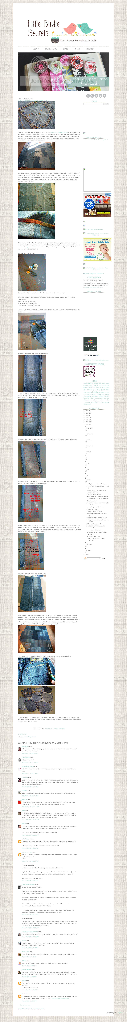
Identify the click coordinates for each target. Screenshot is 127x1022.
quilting (77, 49)
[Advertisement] (63, 10)
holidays (96, 392)
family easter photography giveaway (97, 496)
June (87, 463)
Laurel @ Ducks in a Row (30, 931)
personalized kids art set (94, 530)
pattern (107, 394)
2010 (87, 422)
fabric (24, 736)
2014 (87, 413)
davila (24, 980)
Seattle (85, 383)
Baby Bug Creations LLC (94, 524)
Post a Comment (25, 1005)
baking (96, 383)
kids (98, 394)
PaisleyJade (26, 757)
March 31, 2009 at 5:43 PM (30, 948)
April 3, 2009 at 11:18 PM (29, 966)
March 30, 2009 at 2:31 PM (30, 848)
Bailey (24, 823)
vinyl (84, 404)
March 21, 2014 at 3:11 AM (30, 990)
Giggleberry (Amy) (28, 766)
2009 (87, 424)
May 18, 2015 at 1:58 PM (29, 1001)
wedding (88, 404)
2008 (87, 554)
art (89, 383)
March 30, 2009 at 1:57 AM (30, 762)
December (89, 428)
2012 (87, 417)
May (87, 469)
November (89, 434)
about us (36, 49)
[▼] (97, 478)
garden (107, 387)
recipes (106, 396)
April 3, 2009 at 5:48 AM (29, 957)
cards (90, 385)
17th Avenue (119, 1012)
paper (102, 394)
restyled (86, 398)
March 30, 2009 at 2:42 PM (30, 861)
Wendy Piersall (27, 969)
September (89, 445)
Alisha (24, 940)
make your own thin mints (94, 511)
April (87, 475)
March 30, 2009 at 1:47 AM (30, 753)
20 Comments (22, 734)
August (88, 451)
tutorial (34, 736)
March (88, 480)
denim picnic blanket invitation (59, 132)
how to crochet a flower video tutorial (97, 498)
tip (91, 402)
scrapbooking (99, 398)
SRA (23, 810)
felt (94, 387)
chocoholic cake (91, 500)
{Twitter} (55, 728)
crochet (66, 49)
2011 (87, 419)
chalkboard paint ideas (93, 536)
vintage (107, 402)
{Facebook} (48, 728)
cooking (95, 385)
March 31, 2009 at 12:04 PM (30, 937)
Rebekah (25, 777)
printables (95, 396)
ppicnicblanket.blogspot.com (60, 998)
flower (97, 387)
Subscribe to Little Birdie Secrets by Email (95, 140)
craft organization (104, 385)
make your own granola (94, 494)
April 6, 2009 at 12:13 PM (29, 977)
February (89, 544)
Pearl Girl (25, 799)
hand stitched (87, 392)
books (107, 383)
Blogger (120, 1013)
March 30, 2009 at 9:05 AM (30, 795)
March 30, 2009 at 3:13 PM (30, 880)
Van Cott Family (27, 852)
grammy (24, 790)
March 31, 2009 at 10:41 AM (30, 928)
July (87, 457)
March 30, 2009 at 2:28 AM (30, 773)
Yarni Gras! (25, 951)
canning (85, 385)
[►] (97, 426)
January (88, 550)
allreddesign (26, 839)
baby (92, 383)
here (38, 293)
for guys (102, 387)
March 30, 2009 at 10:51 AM (30, 806)
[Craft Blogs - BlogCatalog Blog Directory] (95, 360)
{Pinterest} (62, 728)
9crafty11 (25, 746)
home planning (87, 394)
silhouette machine (89, 400)
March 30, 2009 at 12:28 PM (30, 835)
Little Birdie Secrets (28, 884)
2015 (87, 411)
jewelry (94, 394)
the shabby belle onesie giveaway (97, 517)
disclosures (90, 49)
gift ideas (87, 389)
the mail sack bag (92, 509)
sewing (106, 398)
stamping (100, 400)
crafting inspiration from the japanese (98, 484)
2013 (87, 415)
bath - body (102, 383)
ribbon (92, 398)
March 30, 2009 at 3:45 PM (30, 914)
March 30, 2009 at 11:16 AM (30, 820)
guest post (105, 390)
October (88, 440)
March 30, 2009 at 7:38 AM (30, 786)
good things (96, 389)
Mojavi (24, 960)
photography (87, 396)
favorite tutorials (51, 49)
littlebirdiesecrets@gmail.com (93, 287)
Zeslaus (24, 994)
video (102, 402)
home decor (105, 392)
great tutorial (30, 247)
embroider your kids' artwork (95, 507)
